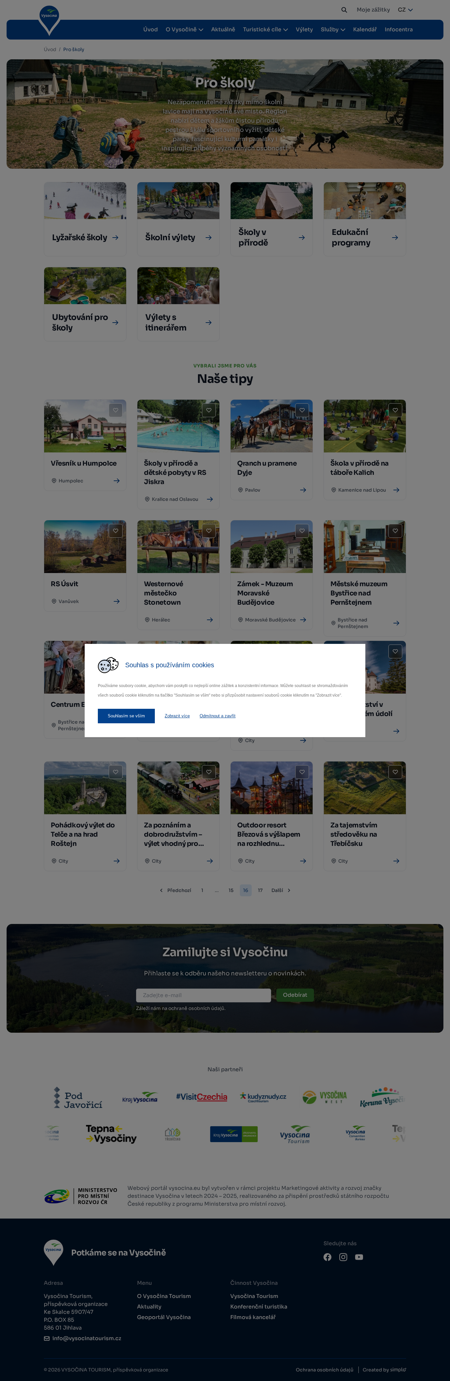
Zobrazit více (177, 715)
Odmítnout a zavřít (218, 715)
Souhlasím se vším (126, 715)
